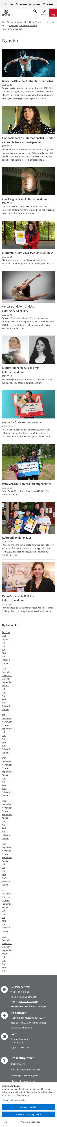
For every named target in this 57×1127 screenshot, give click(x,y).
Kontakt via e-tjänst (29, 1001)
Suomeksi (36, 4)
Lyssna (10, 4)
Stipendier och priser (44, 22)
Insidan (50, 4)
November (7, 675)
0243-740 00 (23, 992)
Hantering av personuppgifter (24, 1075)
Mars (4, 656)
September (7, 682)
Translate (23, 4)
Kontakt (44, 14)
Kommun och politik (23, 22)
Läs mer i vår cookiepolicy (14, 1100)
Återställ (6, 632)
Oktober (6, 678)
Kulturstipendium (15, 29)
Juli (3, 642)
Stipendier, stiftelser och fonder (23, 25)
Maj (3, 649)
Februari (6, 659)
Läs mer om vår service (21, 1027)
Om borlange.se (17, 1064)
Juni (4, 646)
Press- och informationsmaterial (25, 1069)
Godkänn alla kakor (28, 1107)
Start (9, 22)
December (6, 672)
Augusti (5, 639)
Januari (5, 663)
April (4, 653)
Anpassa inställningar (30, 1122)
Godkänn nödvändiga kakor (28, 1114)
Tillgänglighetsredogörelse (22, 1081)
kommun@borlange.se (27, 997)
